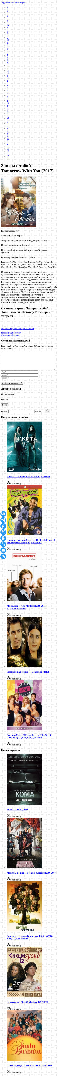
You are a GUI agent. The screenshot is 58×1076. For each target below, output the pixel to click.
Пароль (4, 399)
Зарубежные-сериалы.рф (13, 2)
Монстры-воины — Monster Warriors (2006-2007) (31, 873)
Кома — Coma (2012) (17, 809)
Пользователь (7, 394)
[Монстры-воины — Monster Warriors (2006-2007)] (24, 867)
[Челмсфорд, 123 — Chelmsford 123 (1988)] (24, 996)
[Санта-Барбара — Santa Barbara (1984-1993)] (24, 1060)
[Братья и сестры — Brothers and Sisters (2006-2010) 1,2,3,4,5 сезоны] (24, 930)
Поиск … (39, 411)
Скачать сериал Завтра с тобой (17, 329)
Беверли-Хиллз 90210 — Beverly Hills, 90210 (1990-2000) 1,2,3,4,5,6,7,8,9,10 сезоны (29, 736)
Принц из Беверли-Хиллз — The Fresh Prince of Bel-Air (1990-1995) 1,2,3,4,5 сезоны (31, 541)
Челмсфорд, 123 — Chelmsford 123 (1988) (27, 1002)
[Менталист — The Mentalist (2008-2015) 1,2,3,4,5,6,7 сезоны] (24, 600)
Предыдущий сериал (11, 333)
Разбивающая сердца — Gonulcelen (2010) (28, 672)
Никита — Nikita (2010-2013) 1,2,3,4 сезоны (28, 476)
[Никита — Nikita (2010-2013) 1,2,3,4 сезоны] (24, 471)
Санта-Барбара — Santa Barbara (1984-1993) (29, 1065)
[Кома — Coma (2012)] (24, 804)
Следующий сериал (10, 335)
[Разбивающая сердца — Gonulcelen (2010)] (24, 666)
